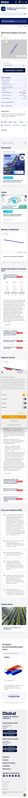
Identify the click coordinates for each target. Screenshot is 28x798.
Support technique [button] (9, 763)
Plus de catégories (9, 21)
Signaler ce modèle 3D (5, 105)
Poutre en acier (16, 125)
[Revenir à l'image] (6, 42)
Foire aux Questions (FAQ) (11, 510)
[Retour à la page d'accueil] (5, 2)
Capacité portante (7, 125)
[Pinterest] (13, 776)
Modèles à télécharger (10, 230)
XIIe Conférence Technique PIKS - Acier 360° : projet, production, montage (13, 181)
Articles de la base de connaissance (13, 270)
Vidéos (4, 192)
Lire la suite (7, 324)
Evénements (6, 148)
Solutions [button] (6, 757)
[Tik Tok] (16, 776)
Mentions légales (6, 781)
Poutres (21, 122)
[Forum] (4, 776)
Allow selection (14, 420)
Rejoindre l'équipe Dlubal (11, 773)
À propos (5, 784)
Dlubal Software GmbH (10, 739)
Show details (21, 412)
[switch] (24, 399)
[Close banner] (25, 372)
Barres (15, 122)
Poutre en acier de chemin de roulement (13, 256)
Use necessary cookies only (14, 424)
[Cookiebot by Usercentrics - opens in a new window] (17, 372)
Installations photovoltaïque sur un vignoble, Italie (12, 628)
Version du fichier (6, 63)
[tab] (10, 186)
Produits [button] (5, 760)
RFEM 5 (10, 122)
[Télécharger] (18, 56)
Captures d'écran (8, 357)
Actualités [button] (6, 766)
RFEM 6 (5, 122)
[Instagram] (19, 776)
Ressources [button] (7, 769)
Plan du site (5, 786)
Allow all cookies (14, 417)
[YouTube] (7, 776)
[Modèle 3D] (3, 42)
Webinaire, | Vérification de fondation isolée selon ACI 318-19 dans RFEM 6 (12, 215)
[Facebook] (10, 776)
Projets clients (7, 604)
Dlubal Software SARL (10, 723)
